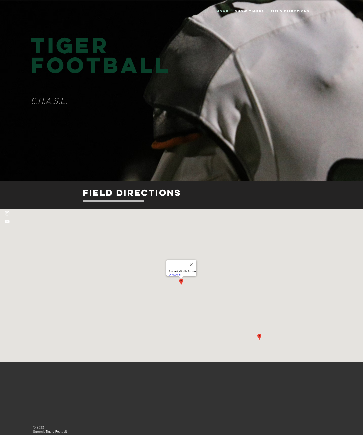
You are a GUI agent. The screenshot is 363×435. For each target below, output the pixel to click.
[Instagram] (7, 213)
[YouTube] (7, 222)
